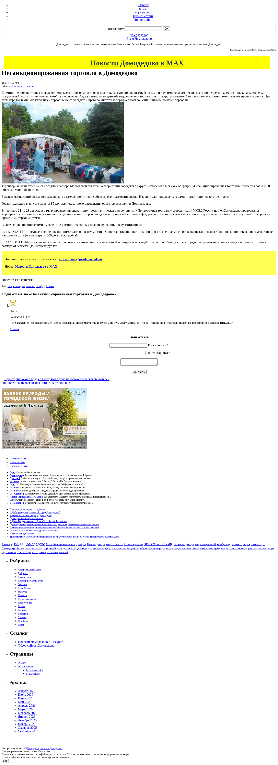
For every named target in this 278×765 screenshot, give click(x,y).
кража (113, 548)
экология (52, 552)
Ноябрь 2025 (26, 724)
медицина (133, 548)
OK (5, 761)
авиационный (208, 544)
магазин (121, 548)
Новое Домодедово (99, 544)
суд (3, 552)
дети (59, 548)
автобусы (222, 544)
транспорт (24, 552)
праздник (219, 548)
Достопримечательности (30, 580)
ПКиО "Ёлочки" (154, 544)
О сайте (143, 9)
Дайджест (23, 573)
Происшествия (143, 16)
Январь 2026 (26, 716)
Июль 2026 (25, 694)
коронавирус (100, 548)
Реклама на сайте (34, 670)
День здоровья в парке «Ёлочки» (26, 518)
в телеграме (80, 259)
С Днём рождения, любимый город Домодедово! (35, 512)
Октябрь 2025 (27, 727)
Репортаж (23, 613)
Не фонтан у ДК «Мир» (22, 533)
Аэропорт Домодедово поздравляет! (28, 509)
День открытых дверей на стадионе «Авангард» (34, 530)
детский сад (70, 548)
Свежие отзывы (18, 458)
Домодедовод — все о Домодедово (44, 748)
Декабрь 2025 (27, 720)
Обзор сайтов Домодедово (36, 645)
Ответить (14, 329)
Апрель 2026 (27, 705)
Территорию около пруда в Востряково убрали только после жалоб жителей (56, 379)
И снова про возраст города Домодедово (30, 515)
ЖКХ (49, 544)
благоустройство (13, 548)
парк (159, 548)
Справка (22, 617)
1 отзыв (50, 286)
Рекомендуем (33, 673)
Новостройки (143, 19)
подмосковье (182, 548)
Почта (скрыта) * (158, 352)
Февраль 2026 (27, 713)
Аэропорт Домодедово (29, 569)
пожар (195, 548)
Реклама (22, 610)
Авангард (7, 544)
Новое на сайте (17, 462)
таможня (11, 552)
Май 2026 (24, 702)
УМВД (169, 544)
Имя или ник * (158, 345)
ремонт (252, 548)
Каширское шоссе (64, 544)
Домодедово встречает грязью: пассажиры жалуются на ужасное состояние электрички (54, 524)
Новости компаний (27, 599)
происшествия (236, 548)
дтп (90, 548)
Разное (21, 606)
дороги (82, 548)
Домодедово (17, 86)
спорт (270, 548)
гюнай (52, 548)
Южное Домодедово (186, 544)
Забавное (22, 584)
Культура (81, 544)
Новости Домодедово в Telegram (40, 642)
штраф (39, 286)
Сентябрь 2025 (28, 731)
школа (42, 552)
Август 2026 (26, 691)
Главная (143, 5)
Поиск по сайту (116, 28)
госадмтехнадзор (16, 286)
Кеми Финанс (25, 588)
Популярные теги (18, 466)
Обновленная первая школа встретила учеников (35, 382)
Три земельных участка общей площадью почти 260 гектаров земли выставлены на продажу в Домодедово (64, 536)
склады (262, 548)
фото (35, 552)
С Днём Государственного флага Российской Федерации (38, 521)
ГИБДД (18, 544)
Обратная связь (143, 12)
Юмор (21, 624)
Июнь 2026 (25, 698)
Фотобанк (23, 621)
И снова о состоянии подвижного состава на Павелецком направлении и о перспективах (54, 527)
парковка (168, 548)
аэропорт (258, 544)
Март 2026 (25, 709)
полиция (30, 286)
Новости (29, 86)
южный (63, 552)
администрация (239, 544)
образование (147, 548)
